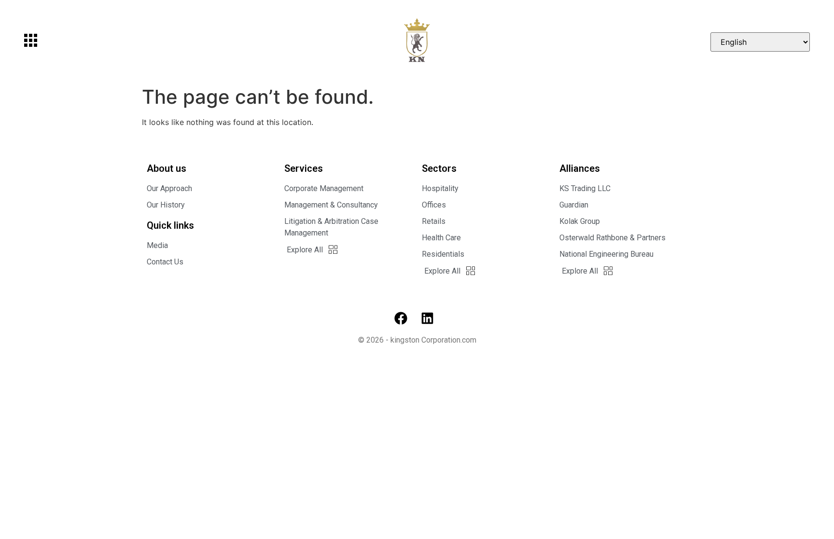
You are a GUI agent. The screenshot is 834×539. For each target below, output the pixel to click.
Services (303, 168)
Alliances (579, 168)
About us (166, 168)
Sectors (439, 168)
